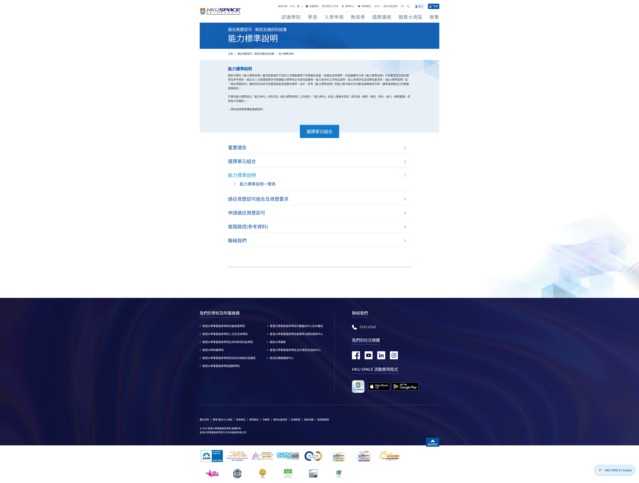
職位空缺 (204, 419)
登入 (421, 6)
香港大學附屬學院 (213, 349)
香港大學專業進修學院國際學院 (221, 365)
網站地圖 (309, 419)
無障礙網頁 (323, 419)
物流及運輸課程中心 (282, 357)
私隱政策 (295, 419)
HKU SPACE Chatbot (618, 470)
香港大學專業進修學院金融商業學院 (223, 325)
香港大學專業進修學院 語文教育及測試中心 (295, 349)
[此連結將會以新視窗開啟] (379, 386)
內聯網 (265, 419)
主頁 (230, 53)
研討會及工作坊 (330, 6)
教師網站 (254, 419)
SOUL (377, 6)
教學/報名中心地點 (222, 419)
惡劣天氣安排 (390, 6)
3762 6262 (367, 327)
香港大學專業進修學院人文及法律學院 (225, 333)
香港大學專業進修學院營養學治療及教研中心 (296, 333)
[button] (409, 6)
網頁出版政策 (280, 419)
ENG (292, 6)
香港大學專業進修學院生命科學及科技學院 (227, 341)
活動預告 (314, 6)
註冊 (435, 6)
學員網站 (366, 6)
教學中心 (350, 6)
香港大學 (282, 6)
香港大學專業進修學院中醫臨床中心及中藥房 (296, 325)
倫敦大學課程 (278, 341)
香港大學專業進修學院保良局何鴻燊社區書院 (229, 357)
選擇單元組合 (319, 131)
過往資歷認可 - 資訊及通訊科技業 (255, 53)
